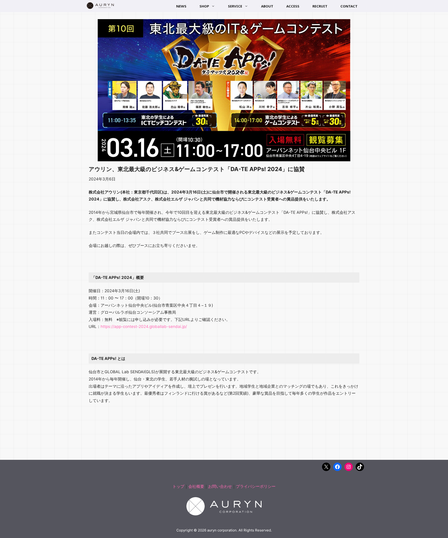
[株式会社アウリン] (100, 5)
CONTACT (348, 6)
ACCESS (292, 6)
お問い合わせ (220, 486)
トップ (178, 486)
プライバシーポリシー (256, 486)
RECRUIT (319, 6)
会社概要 (196, 486)
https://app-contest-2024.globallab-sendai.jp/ (144, 326)
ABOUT (267, 6)
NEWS (181, 6)
